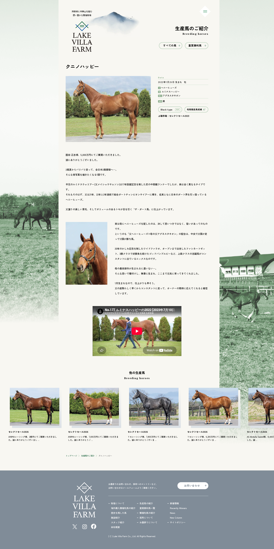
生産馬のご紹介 (88, 455)
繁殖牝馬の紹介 (147, 512)
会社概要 (115, 527)
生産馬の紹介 (146, 503)
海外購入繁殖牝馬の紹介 (123, 508)
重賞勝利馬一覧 (147, 508)
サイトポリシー (178, 522)
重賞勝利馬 (195, 45)
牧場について (117, 503)
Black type (167, 109)
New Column (176, 517)
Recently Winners (178, 508)
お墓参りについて (148, 522)
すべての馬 (169, 45)
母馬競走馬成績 (194, 109)
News (172, 512)
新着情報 (174, 503)
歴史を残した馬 (119, 512)
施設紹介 (115, 517)
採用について (146, 517)
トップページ (71, 455)
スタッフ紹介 (117, 522)
